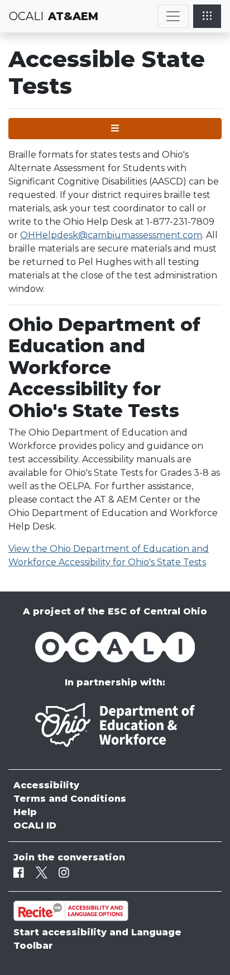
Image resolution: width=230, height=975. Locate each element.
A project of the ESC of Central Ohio (115, 611)
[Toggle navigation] (173, 16)
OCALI (26, 16)
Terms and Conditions (69, 798)
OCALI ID (34, 825)
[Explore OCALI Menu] (207, 16)
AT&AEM (73, 16)
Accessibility (46, 785)
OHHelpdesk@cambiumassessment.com (111, 235)
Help (25, 812)
